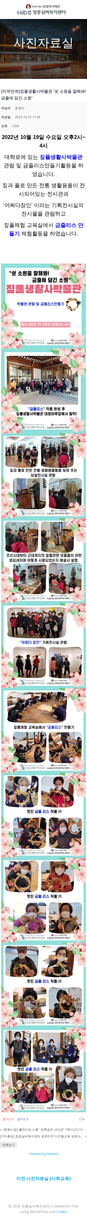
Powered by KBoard (43, 1154)
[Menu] (70, 9)
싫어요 (22, 1119)
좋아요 (8, 1119)
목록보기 (8, 1145)
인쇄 (82, 1119)
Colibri (61, 1211)
